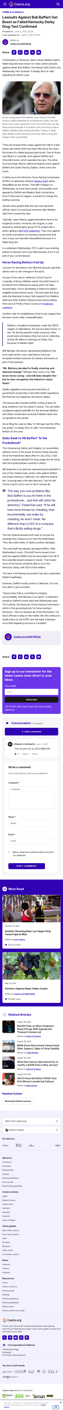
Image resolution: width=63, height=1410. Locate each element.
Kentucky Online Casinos (18, 1101)
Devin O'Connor (33, 1036)
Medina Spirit (41, 181)
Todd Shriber (32, 1053)
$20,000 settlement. (29, 230)
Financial (6, 1264)
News (5, 1260)
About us (7, 1158)
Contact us (7, 1162)
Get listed (6, 1166)
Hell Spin (6, 1208)
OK (55, 1407)
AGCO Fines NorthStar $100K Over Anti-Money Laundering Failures (37, 1080)
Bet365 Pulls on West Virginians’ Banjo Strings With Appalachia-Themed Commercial (36, 1029)
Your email (10, 685)
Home (5, 1283)
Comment (14, 782)
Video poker (7, 1250)
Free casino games (10, 1234)
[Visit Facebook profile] (10, 1337)
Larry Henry (19, 939)
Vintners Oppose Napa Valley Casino (26, 988)
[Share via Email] (38, 52)
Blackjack (6, 1246)
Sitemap (6, 1295)
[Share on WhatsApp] (20, 52)
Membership (7, 1170)
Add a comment (31, 731)
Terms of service (9, 1286)
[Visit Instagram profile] (21, 1337)
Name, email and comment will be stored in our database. (33, 854)
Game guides (9, 1226)
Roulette (6, 1242)
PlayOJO (6, 1216)
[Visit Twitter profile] (4, 1337)
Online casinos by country (13, 1310)
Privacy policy (8, 1290)
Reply (25, 754)
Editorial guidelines (10, 1302)
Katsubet (6, 1212)
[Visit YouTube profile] (15, 1337)
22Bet (4, 1196)
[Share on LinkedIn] (26, 52)
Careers (5, 1174)
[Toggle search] (58, 4)
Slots (4, 1238)
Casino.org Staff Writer (20, 44)
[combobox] (31, 1121)
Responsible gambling (12, 1186)
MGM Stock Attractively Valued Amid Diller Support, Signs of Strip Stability (38, 1047)
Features (6, 1272)
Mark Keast (31, 1085)
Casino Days (7, 1204)
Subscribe (31, 699)
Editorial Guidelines (10, 1178)
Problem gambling (10, 1299)
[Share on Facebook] (14, 52)
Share (35, 754)
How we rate (7, 1182)
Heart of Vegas (8, 1220)
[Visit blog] (27, 1337)
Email (11, 834)
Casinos (5, 1268)
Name (12, 817)
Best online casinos (10, 1230)
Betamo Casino (9, 1200)
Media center (8, 1306)
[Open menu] (5, 4)
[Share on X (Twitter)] (32, 52)
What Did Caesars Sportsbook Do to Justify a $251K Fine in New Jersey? (37, 1063)
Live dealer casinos (10, 1254)
